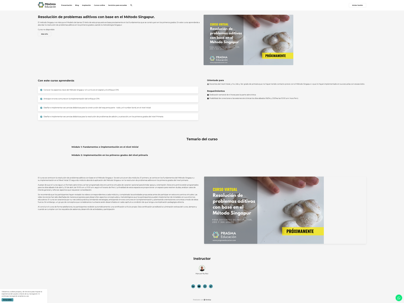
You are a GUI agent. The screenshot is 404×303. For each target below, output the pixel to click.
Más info (44, 34)
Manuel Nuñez (202, 274)
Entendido (7, 300)
